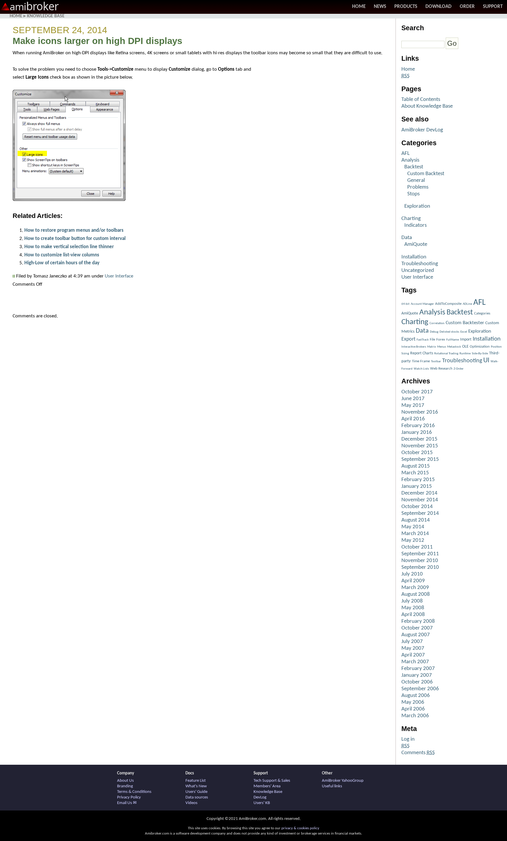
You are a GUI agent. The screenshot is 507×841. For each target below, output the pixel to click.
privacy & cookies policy (300, 828)
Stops (413, 194)
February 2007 (418, 668)
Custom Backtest (425, 174)
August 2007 (415, 635)
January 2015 (416, 486)
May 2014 (412, 527)
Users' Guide (196, 792)
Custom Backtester (465, 322)
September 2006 (420, 689)
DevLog (260, 797)
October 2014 (417, 507)
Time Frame (421, 361)
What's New (196, 786)
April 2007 (413, 655)
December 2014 (419, 493)
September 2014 (420, 513)
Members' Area (267, 786)
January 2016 (416, 432)
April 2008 (413, 614)
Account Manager (422, 304)
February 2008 (418, 621)
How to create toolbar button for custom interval (75, 238)
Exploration (417, 206)
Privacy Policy (129, 797)
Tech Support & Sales (272, 781)
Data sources (196, 797)
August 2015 (415, 466)
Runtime (465, 353)
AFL (405, 153)
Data (406, 238)
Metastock (454, 346)
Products (405, 6)
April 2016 (413, 419)
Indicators (415, 225)
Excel (463, 332)
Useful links (332, 786)
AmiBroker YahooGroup (343, 781)
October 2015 (417, 453)
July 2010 (412, 574)
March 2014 (415, 534)
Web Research (441, 368)
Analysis (410, 160)
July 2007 (412, 641)
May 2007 (412, 648)
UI (486, 360)
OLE (465, 346)
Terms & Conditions (134, 792)
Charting (411, 218)
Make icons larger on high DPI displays (97, 41)
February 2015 (418, 480)
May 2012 (412, 540)
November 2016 (419, 412)
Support (493, 6)
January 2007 (416, 675)
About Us (125, 781)
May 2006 (412, 702)
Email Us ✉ (127, 803)
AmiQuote (415, 244)
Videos (191, 803)
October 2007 (417, 628)
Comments (418, 753)
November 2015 (419, 446)
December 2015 (419, 439)
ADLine (467, 304)
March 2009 (415, 587)
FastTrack (423, 339)
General (416, 180)
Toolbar (436, 361)
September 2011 (420, 554)
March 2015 (415, 473)
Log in (408, 739)
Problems (417, 187)
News (380, 6)
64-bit (405, 304)
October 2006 (417, 682)
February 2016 (418, 426)
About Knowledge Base (427, 106)
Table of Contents (420, 99)
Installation (413, 257)
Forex (440, 339)
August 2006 (415, 695)
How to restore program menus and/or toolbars (74, 230)
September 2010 (420, 567)
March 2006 (415, 716)
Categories (482, 313)
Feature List (195, 781)
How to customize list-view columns (61, 255)
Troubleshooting (419, 264)
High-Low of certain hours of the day (61, 262)
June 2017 (413, 399)
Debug (434, 332)
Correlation (437, 323)
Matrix (431, 346)
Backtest (413, 167)
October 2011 (417, 547)
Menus (441, 346)
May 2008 (412, 608)
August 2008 (415, 594)
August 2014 (415, 520)
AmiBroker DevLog (422, 130)
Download (438, 6)
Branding (125, 786)
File (432, 339)
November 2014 (419, 500)
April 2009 (413, 581)
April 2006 (413, 709)
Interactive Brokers (413, 346)
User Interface (119, 276)
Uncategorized (417, 270)
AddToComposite (448, 304)
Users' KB (262, 803)
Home (359, 6)
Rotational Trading (446, 353)
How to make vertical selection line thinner (69, 246)
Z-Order (459, 368)
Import (465, 339)
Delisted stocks (449, 332)
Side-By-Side (480, 353)
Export (408, 339)
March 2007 (415, 662)
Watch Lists (421, 368)
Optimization (480, 346)
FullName (452, 339)
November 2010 (419, 561)
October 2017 (417, 392)
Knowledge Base (46, 16)
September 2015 (420, 459)
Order (467, 6)
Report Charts (421, 353)
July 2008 (412, 601)
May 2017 (412, 405)
